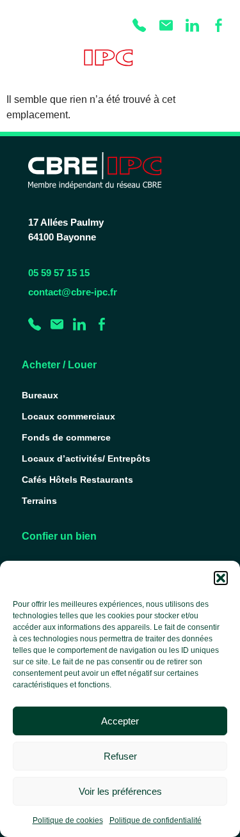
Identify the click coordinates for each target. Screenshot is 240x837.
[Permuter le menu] (218, 62)
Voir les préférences (120, 791)
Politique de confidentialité (155, 820)
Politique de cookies (68, 820)
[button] (220, 578)
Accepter (120, 721)
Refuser (120, 756)
